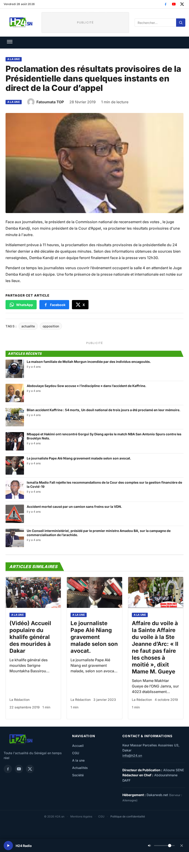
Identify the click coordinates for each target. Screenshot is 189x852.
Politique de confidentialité (127, 816)
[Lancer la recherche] (180, 22)
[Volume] (161, 845)
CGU (75, 753)
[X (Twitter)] (182, 4)
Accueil (78, 746)
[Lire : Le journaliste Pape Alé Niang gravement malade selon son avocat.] (94, 592)
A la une (13, 59)
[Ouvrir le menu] (10, 42)
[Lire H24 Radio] (8, 845)
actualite (28, 326)
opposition (51, 326)
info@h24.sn (132, 755)
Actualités (80, 768)
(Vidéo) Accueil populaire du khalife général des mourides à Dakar (30, 637)
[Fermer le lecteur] (181, 845)
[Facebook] (165, 4)
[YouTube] (174, 4)
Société (78, 775)
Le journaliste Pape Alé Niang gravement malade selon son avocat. (94, 637)
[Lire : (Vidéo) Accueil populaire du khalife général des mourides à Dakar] (33, 592)
